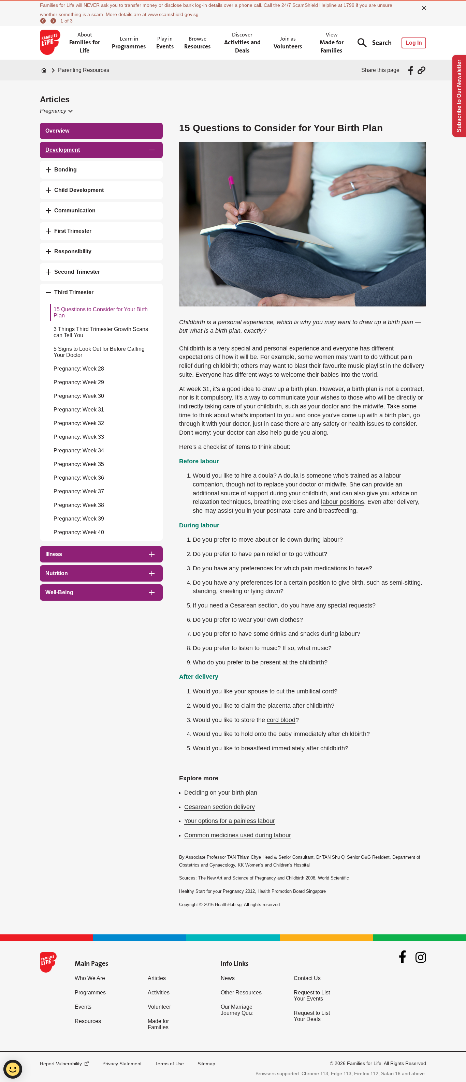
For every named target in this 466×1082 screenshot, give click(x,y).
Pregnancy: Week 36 (79, 478)
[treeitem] (101, 131)
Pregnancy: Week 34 (79, 450)
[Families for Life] (51, 43)
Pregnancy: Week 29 (79, 382)
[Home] (44, 70)
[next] (54, 21)
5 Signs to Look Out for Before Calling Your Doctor (99, 352)
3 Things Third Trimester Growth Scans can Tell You (101, 332)
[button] (56, 111)
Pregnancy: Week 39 (79, 519)
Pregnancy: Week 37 (79, 491)
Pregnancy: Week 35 (79, 464)
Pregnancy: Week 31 (79, 409)
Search (382, 42)
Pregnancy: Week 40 (79, 532)
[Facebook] (402, 957)
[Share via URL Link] (421, 70)
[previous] (44, 21)
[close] (424, 8)
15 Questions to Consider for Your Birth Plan (101, 312)
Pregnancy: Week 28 (79, 369)
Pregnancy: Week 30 (79, 396)
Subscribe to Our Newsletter (459, 96)
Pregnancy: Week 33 (79, 437)
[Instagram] (421, 957)
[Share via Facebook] (411, 70)
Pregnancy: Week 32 (79, 423)
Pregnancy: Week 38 (79, 505)
